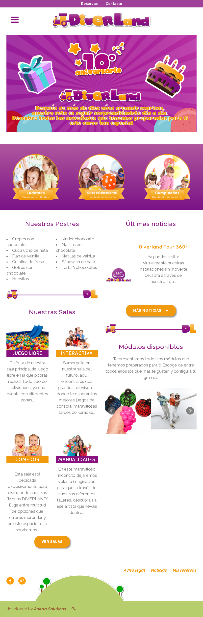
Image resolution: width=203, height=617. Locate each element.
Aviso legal (134, 570)
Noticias (159, 570)
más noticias (147, 310)
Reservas (89, 4)
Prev (112, 411)
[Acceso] (74, 608)
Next (190, 411)
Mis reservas (185, 570)
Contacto (114, 4)
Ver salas (52, 542)
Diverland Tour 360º (163, 247)
